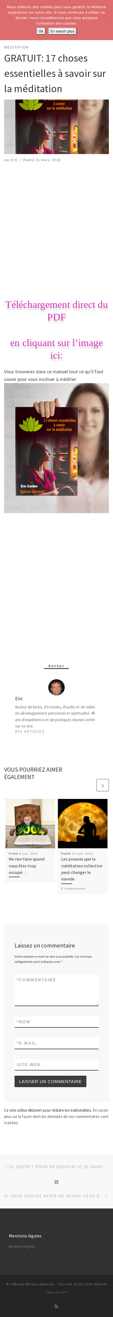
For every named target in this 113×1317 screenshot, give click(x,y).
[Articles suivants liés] (103, 785)
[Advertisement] (56, 227)
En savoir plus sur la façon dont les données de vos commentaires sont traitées (56, 1117)
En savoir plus (62, 31)
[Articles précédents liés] (89, 785)
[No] (106, 20)
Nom (23, 1022)
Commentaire (36, 980)
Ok (41, 31)
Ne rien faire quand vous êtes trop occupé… (26, 865)
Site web (29, 1064)
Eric (14, 160)
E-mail (26, 1043)
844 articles (30, 731)
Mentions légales (22, 1246)
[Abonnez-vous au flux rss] (56, 1306)
